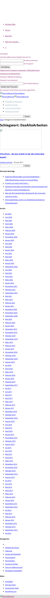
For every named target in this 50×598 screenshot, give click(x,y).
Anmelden (9, 581)
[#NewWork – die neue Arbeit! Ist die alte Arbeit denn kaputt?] (21, 149)
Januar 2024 (9, 250)
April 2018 (9, 369)
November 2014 (11, 467)
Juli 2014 (8, 480)
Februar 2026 (10, 230)
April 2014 (9, 490)
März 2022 (9, 280)
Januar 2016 (9, 434)
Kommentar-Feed (12, 588)
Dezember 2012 (11, 523)
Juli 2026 (8, 214)
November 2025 (11, 237)
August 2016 (9, 421)
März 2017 (9, 401)
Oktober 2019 (10, 336)
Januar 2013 (9, 520)
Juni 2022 (8, 270)
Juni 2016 (8, 424)
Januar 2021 (9, 306)
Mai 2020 (8, 319)
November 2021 (11, 286)
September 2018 (11, 359)
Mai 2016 (8, 428)
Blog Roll (8, 36)
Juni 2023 (8, 253)
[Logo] (7, 96)
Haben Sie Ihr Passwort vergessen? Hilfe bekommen (20, 70)
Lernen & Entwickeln (13, 108)
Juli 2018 (8, 365)
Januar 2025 (9, 240)
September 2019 (11, 339)
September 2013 (11, 507)
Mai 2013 (8, 513)
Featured (8, 551)
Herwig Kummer (6, 162)
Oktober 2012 (10, 527)
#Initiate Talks (10, 24)
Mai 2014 (8, 487)
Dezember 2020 (11, 309)
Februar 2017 (10, 405)
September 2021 (11, 293)
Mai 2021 (8, 296)
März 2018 (9, 372)
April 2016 (9, 431)
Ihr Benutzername (31, 60)
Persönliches (10, 561)
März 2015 (9, 461)
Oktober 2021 (10, 289)
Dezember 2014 (11, 464)
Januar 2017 (9, 408)
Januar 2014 (9, 500)
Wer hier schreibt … (12, 42)
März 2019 (9, 342)
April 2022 (9, 276)
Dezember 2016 (11, 411)
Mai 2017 (8, 395)
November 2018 (11, 352)
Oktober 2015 (10, 441)
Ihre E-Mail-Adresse (31, 83)
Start (2, 120)
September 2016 (11, 418)
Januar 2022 (9, 283)
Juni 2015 (8, 451)
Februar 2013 (10, 517)
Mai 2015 (8, 454)
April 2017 (9, 398)
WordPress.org (10, 591)
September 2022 (11, 266)
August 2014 (9, 477)
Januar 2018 (9, 378)
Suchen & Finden (11, 105)
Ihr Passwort (28, 64)
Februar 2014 (10, 497)
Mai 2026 (8, 220)
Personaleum (10, 557)
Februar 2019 (10, 345)
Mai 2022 (8, 273)
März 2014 (9, 494)
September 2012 (11, 530)
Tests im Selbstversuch (13, 567)
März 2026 (9, 227)
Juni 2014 (8, 484)
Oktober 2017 (10, 382)
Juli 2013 (8, 510)
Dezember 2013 (11, 504)
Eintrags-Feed (10, 585)
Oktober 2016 (10, 415)
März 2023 (9, 260)
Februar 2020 (10, 322)
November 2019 (11, 332)
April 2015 (9, 457)
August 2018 (9, 362)
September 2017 (11, 385)
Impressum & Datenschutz (10, 73)
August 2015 (9, 444)
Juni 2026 (8, 217)
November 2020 (11, 313)
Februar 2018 (10, 375)
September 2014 (11, 474)
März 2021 (9, 299)
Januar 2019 (9, 349)
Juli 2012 (8, 533)
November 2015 (11, 438)
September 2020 (11, 316)
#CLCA (7, 30)
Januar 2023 (9, 263)
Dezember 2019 (11, 329)
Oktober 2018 (10, 355)
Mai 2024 (8, 247)
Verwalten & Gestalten (13, 101)
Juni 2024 (8, 243)
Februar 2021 (10, 303)
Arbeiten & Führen (12, 111)
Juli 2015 (8, 448)
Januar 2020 (9, 326)
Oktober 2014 (10, 471)
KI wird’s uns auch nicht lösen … (17, 183)
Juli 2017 (8, 388)
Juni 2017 (8, 392)
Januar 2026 (9, 234)
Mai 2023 (8, 257)
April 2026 (9, 224)
